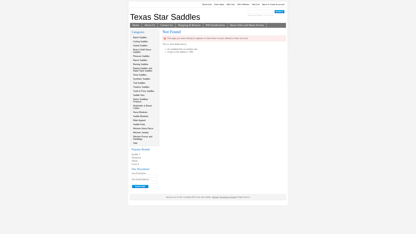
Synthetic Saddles (141, 79)
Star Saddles (165, 16)
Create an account (277, 4)
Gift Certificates (243, 4)
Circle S (135, 164)
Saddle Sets (139, 95)
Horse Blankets (140, 112)
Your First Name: (139, 173)
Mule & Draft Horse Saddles (142, 50)
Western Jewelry (141, 132)
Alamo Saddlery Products (140, 100)
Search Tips (269, 15)
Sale (135, 143)
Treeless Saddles (141, 87)
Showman (136, 157)
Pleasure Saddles (141, 56)
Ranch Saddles (140, 60)
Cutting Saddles (140, 41)
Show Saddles (140, 75)
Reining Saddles (140, 64)
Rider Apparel (139, 120)
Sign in (264, 4)
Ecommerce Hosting (228, 197)
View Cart (256, 4)
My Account (207, 4)
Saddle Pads (139, 124)
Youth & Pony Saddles (143, 91)
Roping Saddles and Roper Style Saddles (142, 69)
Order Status (219, 4)
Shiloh (134, 161)
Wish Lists (231, 4)
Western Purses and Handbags (142, 137)
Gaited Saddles (140, 45)
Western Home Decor (143, 128)
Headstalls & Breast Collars (142, 106)
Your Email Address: (140, 179)
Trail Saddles (139, 83)
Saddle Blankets (141, 116)
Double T (136, 154)
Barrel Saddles (140, 37)
